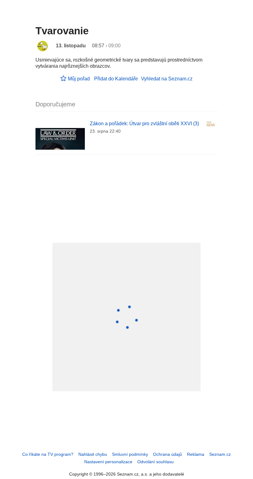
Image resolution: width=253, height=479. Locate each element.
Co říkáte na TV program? (47, 454)
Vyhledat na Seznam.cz (167, 78)
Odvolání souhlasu (155, 461)
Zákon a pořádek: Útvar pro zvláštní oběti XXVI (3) (144, 123)
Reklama (195, 454)
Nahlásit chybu (92, 454)
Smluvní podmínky (130, 454)
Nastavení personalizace (108, 461)
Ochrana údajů (167, 454)
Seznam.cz (220, 454)
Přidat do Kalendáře (116, 78)
